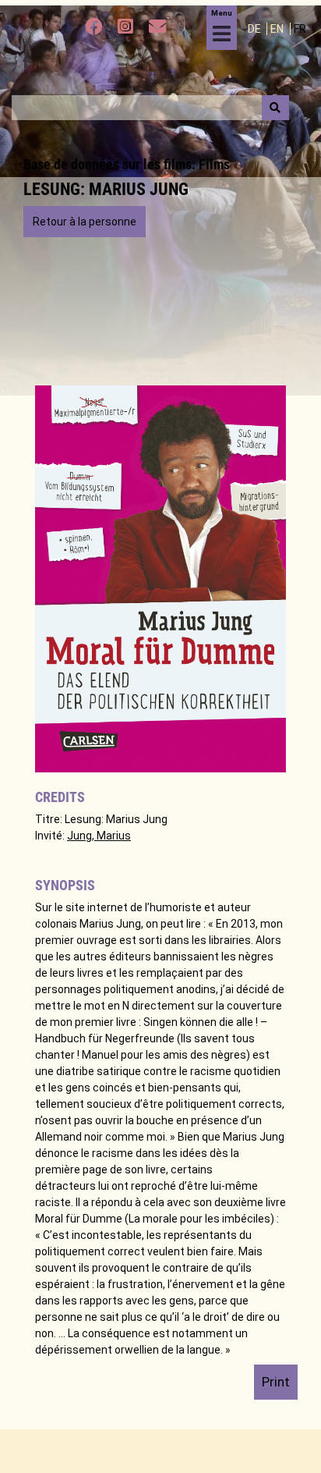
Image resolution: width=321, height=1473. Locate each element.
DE (255, 29)
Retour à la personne (84, 221)
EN (278, 29)
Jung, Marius (99, 835)
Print (276, 1382)
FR (300, 29)
